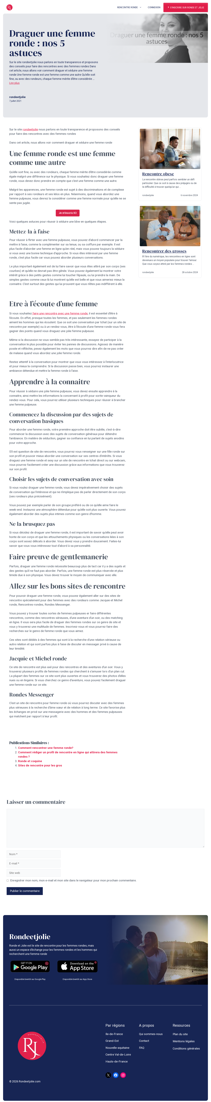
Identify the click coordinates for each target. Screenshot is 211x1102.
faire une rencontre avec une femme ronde (60, 313)
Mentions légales (184, 1041)
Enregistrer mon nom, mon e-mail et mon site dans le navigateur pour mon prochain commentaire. (73, 880)
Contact (144, 1041)
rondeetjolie (30, 129)
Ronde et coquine (30, 761)
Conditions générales (186, 1048)
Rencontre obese (158, 174)
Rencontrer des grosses (164, 251)
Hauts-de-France (117, 1061)
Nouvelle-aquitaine (117, 1048)
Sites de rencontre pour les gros (40, 765)
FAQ (141, 1048)
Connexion (154, 7)
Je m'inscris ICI (67, 212)
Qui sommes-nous (151, 1034)
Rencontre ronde (127, 7)
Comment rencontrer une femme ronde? (45, 748)
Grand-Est (112, 1041)
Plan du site (180, 1034)
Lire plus (14, 83)
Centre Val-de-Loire (118, 1054)
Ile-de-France (114, 1034)
